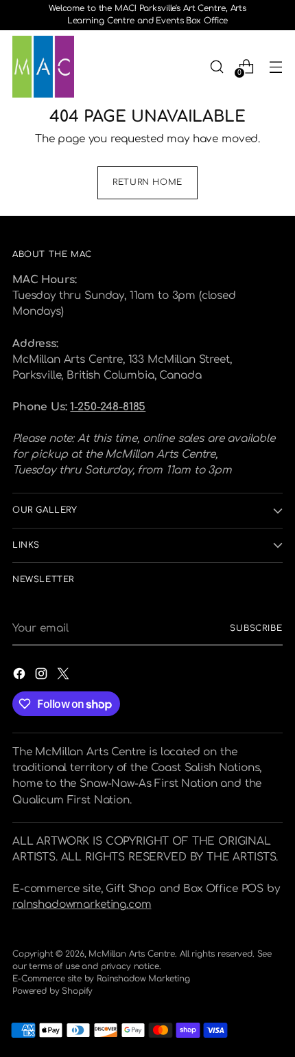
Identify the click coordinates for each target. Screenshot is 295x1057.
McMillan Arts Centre (131, 954)
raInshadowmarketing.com (81, 904)
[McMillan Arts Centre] (43, 67)
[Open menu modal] (275, 66)
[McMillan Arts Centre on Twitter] (64, 676)
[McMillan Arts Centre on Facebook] (20, 676)
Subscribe (256, 628)
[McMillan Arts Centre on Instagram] (42, 676)
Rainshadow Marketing (143, 978)
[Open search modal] (216, 66)
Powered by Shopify (52, 991)
